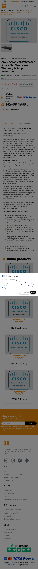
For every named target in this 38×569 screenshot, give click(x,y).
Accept (33, 292)
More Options (24, 292)
